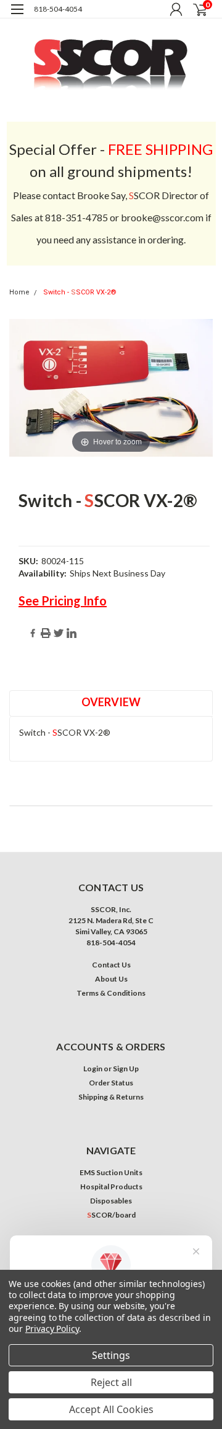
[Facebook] (33, 633)
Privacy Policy (52, 1328)
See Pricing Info (62, 600)
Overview (111, 702)
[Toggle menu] (17, 17)
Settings (111, 1355)
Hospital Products (111, 1186)
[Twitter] (59, 633)
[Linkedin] (71, 633)
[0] (192, 9)
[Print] (46, 633)
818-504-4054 (58, 9)
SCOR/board (111, 1214)
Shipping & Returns (111, 1096)
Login (92, 1068)
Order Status (111, 1082)
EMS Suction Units (111, 1172)
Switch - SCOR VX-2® (80, 292)
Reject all (111, 1382)
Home (19, 292)
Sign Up (126, 1068)
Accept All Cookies (111, 1409)
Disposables (111, 1200)
